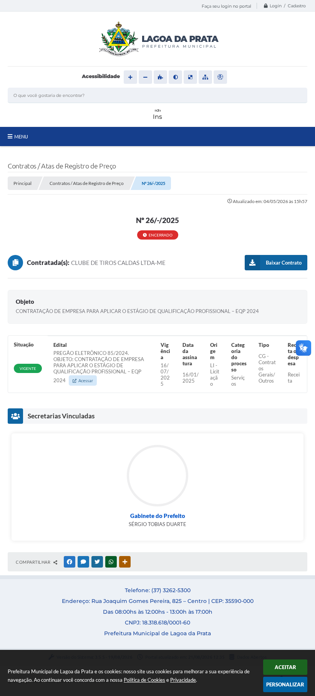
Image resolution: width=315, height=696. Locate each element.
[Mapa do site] (205, 77)
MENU (21, 136)
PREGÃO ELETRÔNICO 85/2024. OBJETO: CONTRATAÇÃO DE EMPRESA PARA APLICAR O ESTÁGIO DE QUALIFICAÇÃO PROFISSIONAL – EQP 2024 (98, 366)
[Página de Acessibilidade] (220, 77)
